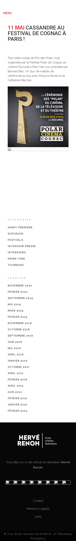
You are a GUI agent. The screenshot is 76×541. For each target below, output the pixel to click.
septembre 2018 (20, 335)
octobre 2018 (19, 329)
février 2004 (18, 410)
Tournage (16, 265)
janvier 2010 (17, 404)
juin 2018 (15, 342)
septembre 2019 (20, 298)
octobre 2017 (19, 367)
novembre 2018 (20, 323)
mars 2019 (16, 310)
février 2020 (18, 291)
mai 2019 (14, 304)
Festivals (41, 44)
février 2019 (17, 317)
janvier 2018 (17, 360)
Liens (38, 516)
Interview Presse (22, 246)
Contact (38, 500)
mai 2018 (14, 348)
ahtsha (56, 44)
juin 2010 (15, 392)
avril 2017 (16, 373)
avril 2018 (16, 354)
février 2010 (17, 398)
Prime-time (16, 258)
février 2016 (17, 379)
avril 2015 (16, 385)
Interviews (17, 252)
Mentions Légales (38, 508)
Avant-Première (20, 227)
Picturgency (38, 538)
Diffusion (15, 233)
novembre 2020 (20, 285)
